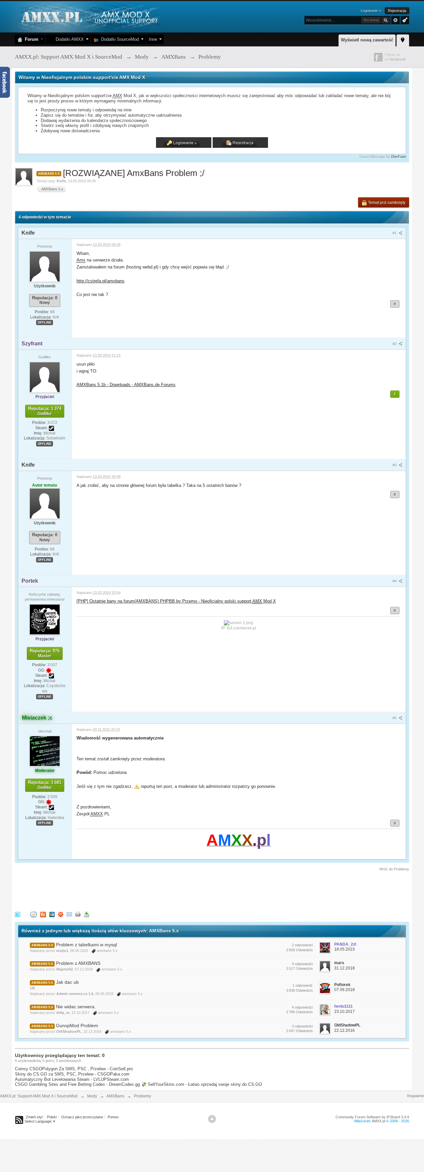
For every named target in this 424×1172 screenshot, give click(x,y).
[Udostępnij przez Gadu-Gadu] (60, 913)
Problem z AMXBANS (78, 963)
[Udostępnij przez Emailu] (69, 913)
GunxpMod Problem (77, 1025)
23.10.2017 (344, 1011)
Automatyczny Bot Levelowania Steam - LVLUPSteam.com (72, 1079)
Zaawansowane (395, 20)
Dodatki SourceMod (118, 39)
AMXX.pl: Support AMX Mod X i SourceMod (39, 1096)
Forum (30, 39)
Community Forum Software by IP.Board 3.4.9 (372, 1117)
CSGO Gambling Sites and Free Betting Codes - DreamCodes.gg (77, 1084)
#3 (395, 465)
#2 (395, 344)
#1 (395, 233)
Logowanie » (371, 11)
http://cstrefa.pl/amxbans (101, 280)
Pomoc (113, 1117)
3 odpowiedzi (302, 1026)
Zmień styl (34, 1117)
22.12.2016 (344, 1030)
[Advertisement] (135, 890)
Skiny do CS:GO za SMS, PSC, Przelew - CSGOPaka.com (72, 1074)
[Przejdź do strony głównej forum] (88, 16)
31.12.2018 (344, 968)
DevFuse (398, 156)
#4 (395, 581)
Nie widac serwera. (76, 1006)
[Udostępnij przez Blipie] (43, 913)
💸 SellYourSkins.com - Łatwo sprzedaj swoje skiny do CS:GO (201, 1084)
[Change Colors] (403, 19)
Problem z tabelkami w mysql (86, 944)
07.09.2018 (344, 989)
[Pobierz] (86, 913)
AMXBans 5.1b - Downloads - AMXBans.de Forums (126, 384)
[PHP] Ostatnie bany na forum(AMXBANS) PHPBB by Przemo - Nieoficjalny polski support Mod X (176, 601)
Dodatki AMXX (68, 39)
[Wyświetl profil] (44, 266)
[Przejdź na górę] (212, 1119)
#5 (395, 718)
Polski (52, 1117)
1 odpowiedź (302, 985)
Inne (153, 39)
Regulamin (415, 1096)
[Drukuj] (77, 913)
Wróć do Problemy (394, 869)
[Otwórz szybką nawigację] (403, 39)
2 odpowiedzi (302, 945)
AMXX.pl (378, 1121)
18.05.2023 (344, 949)
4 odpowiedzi (302, 964)
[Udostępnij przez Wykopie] (33, 913)
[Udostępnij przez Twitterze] (17, 913)
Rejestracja (397, 11)
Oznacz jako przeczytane (82, 1117)
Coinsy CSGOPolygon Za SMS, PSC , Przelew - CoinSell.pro (74, 1068)
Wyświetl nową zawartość (367, 39)
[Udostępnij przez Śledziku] (52, 913)
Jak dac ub (67, 982)
